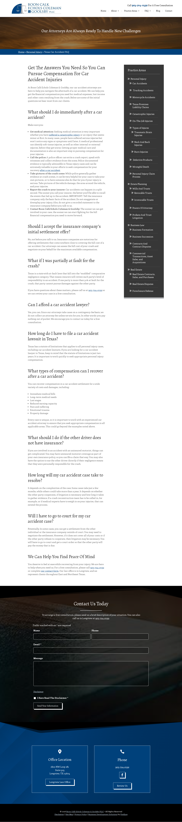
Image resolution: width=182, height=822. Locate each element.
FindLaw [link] (124, 814)
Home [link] (103, 11)
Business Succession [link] (142, 236)
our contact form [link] (50, 570)
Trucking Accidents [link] (142, 90)
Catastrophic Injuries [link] (143, 113)
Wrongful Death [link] (140, 166)
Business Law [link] (137, 225)
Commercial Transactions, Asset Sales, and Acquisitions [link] (142, 258)
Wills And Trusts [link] (141, 188)
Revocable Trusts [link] (143, 192)
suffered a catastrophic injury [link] (64, 134)
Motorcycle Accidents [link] (143, 97)
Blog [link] (158, 11)
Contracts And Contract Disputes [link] (141, 245)
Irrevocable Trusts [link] (144, 199)
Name (36, 630)
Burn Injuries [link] (141, 151)
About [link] (114, 11)
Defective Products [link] (142, 159)
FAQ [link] (147, 11)
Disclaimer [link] (59, 814)
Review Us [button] (122, 785)
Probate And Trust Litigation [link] (142, 216)
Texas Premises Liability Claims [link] (140, 106)
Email (37, 644)
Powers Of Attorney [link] (142, 207)
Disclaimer (38, 691)
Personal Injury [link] (138, 78)
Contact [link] (168, 11)
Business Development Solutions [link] (102, 814)
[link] (36, 8)
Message (38, 658)
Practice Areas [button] (130, 11)
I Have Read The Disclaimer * (52, 697)
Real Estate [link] (136, 269)
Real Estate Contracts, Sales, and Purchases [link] (143, 276)
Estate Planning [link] (139, 183)
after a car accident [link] (50, 170)
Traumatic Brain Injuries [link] (143, 134)
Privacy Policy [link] (81, 814)
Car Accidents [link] (139, 83)
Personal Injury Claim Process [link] (143, 175)
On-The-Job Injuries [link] (142, 120)
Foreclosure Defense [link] (142, 290)
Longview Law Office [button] (59, 781)
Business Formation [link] (142, 229)
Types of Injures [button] (140, 127)
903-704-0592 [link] (140, 5)
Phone (95, 630)
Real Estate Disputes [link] (142, 283)
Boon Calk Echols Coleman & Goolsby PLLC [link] (85, 811)
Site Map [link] (69, 814)
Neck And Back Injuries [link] (142, 143)
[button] (122, 775)
